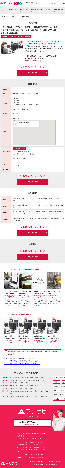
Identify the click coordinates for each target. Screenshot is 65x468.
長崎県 (22, 396)
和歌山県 (37, 388)
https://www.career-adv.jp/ (33, 61)
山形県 (26, 377)
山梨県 (17, 385)
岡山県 (12, 391)
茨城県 (37, 380)
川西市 (13, 16)
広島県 (17, 391)
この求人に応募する (32, 73)
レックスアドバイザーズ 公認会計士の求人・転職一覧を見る (23, 358)
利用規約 (51, 461)
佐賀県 (17, 396)
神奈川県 (17, 380)
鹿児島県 (42, 396)
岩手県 (31, 377)
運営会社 (58, 461)
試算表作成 (56, 382)
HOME (3, 10)
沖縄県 (47, 396)
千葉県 (28, 380)
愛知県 (12, 383)
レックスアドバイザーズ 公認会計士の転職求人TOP (30, 442)
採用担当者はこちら (42, 461)
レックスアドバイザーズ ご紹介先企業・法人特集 (30, 454)
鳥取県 (22, 391)
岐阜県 (17, 383)
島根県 (26, 391)
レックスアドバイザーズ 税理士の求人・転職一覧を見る (22, 361)
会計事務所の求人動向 (36, 10)
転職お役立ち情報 (58, 10)
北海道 (12, 377)
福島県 (41, 377)
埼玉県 (23, 380)
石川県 (26, 385)
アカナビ (3, 16)
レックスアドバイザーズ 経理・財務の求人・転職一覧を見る (23, 363)
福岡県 (12, 396)
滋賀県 (26, 388)
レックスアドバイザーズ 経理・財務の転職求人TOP (30, 447)
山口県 (31, 391)
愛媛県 (46, 391)
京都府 (17, 388)
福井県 (36, 385)
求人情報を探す (12, 10)
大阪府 (12, 388)
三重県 (26, 383)
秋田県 (22, 377)
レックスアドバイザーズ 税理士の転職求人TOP (29, 445)
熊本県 (26, 396)
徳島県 (41, 391)
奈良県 (31, 388)
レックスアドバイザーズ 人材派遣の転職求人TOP (30, 457)
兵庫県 (8, 16)
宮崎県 (36, 396)
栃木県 (33, 380)
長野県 (22, 385)
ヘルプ (43, 3)
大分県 (31, 396)
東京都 (12, 380)
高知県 (12, 393)
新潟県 (12, 385)
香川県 (36, 391)
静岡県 (22, 383)
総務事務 (56, 386)
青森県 (17, 377)
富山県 (31, 385)
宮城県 (36, 377)
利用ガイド (48, 10)
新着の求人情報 (23, 10)
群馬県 (42, 380)
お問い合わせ (54, 3)
